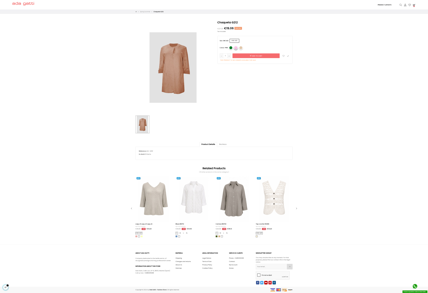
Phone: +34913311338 (236, 258)
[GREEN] (231, 48)
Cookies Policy (207, 268)
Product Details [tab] (208, 144)
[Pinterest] (270, 282)
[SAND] (241, 48)
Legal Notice (206, 258)
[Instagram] (274, 282)
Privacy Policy (207, 265)
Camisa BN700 (221, 224)
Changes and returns (183, 261)
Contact (232, 261)
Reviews (223, 144)
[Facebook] (257, 282)
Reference (142, 151)
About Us (179, 265)
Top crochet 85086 (262, 224)
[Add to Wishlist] (283, 55)
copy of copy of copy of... (144, 224)
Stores (231, 268)
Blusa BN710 (180, 224)
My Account (233, 265)
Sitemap (179, 268)
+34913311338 (149, 273)
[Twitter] (261, 282)
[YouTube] (266, 282)
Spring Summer (140, 226)
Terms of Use (206, 261)
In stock (142, 154)
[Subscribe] (290, 266)
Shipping (179, 258)
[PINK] (236, 48)
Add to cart (257, 56)
